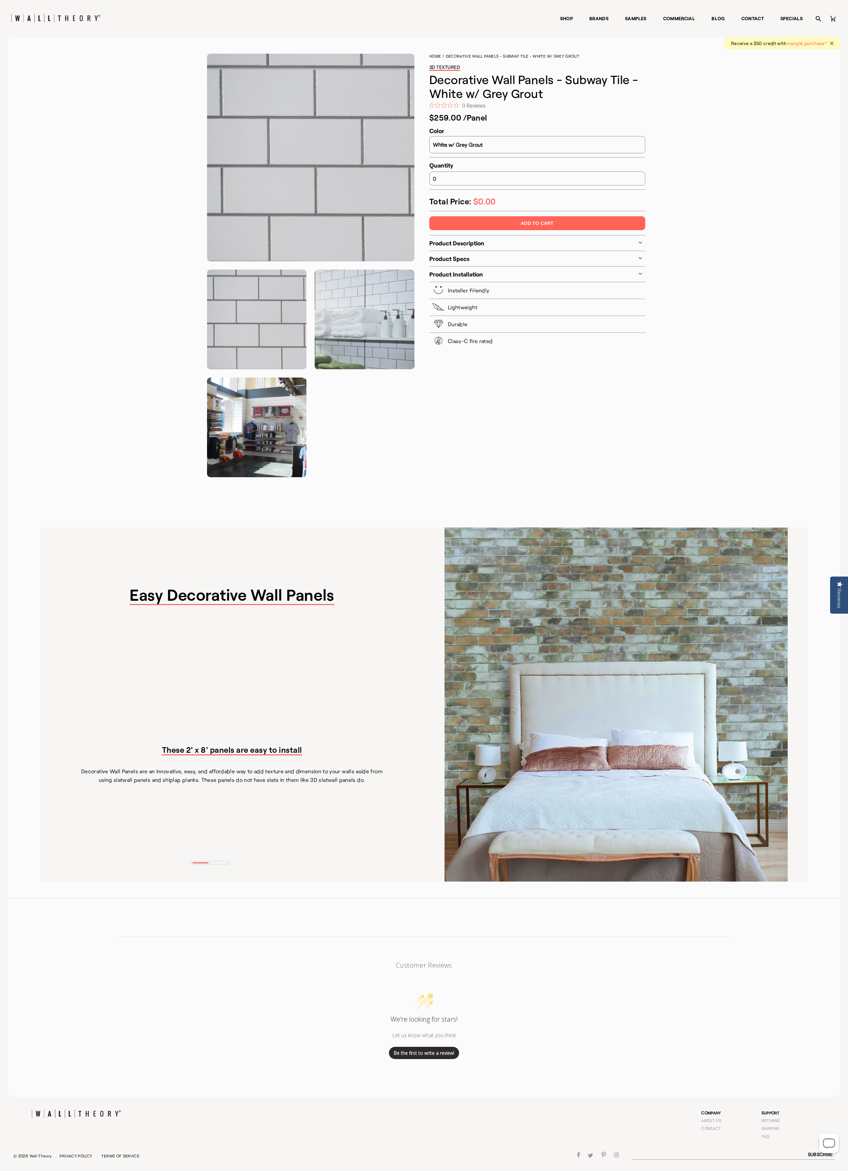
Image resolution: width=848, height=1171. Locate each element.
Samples (636, 18)
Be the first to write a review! (424, 1053)
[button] (200, 862)
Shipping (771, 1128)
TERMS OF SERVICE (120, 1155)
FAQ (765, 1136)
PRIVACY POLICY (76, 1155)
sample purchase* (807, 43)
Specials (791, 18)
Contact (752, 18)
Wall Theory (40, 1155)
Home (435, 56)
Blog (718, 18)
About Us (711, 1120)
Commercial (679, 18)
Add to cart (537, 223)
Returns (771, 1120)
